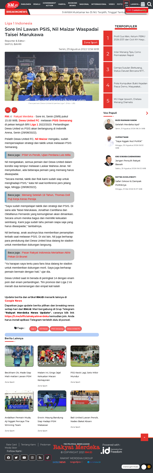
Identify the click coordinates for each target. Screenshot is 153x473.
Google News (13, 300)
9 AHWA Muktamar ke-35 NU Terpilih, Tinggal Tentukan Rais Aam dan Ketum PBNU (93, 12)
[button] (143, 4)
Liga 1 (34, 124)
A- (14, 110)
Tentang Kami (28, 444)
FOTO (119, 4)
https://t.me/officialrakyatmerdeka (27, 316)
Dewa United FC (29, 120)
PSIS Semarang (62, 120)
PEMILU (36, 4)
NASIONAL (84, 4)
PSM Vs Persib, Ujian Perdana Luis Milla (39, 154)
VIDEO (112, 4)
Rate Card (11, 444)
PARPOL (62, 4)
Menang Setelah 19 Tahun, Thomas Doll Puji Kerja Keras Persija (39, 197)
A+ (8, 110)
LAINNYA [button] (134, 4)
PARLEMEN (26, 4)
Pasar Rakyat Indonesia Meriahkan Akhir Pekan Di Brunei (39, 254)
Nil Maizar (41, 139)
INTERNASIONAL (98, 4)
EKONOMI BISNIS (72, 4)
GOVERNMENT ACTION (49, 4)
